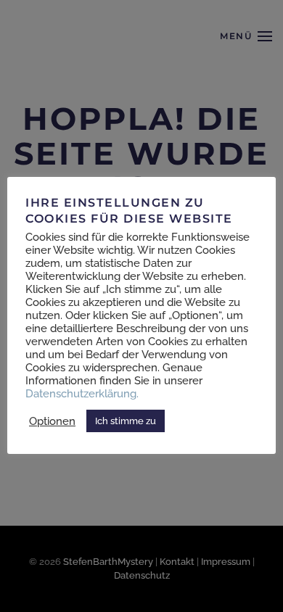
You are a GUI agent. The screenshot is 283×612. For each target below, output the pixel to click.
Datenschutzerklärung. (82, 393)
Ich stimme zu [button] (125, 420)
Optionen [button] (52, 421)
